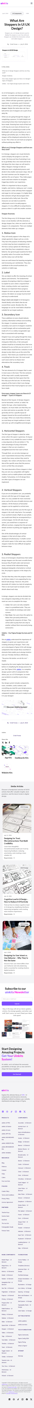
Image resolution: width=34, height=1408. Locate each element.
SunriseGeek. (14, 1393)
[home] (6, 3)
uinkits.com (4, 1384)
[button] (31, 3)
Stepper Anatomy (7, 76)
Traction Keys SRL (12, 1387)
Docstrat (8, 1393)
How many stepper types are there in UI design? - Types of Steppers (16, 79)
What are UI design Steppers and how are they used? (16, 72)
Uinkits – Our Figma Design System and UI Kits (15, 83)
